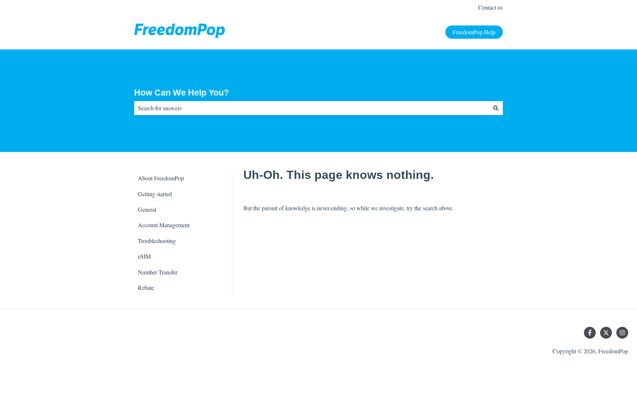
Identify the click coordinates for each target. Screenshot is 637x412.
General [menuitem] (147, 209)
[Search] (496, 108)
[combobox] (311, 108)
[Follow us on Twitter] (606, 333)
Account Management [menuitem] (163, 225)
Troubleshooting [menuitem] (157, 241)
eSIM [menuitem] (144, 256)
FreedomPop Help (474, 32)
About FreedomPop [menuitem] (161, 178)
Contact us (490, 7)
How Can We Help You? (181, 92)
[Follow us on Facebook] (590, 333)
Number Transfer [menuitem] (157, 272)
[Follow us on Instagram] (622, 333)
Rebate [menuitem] (146, 287)
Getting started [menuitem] (155, 194)
